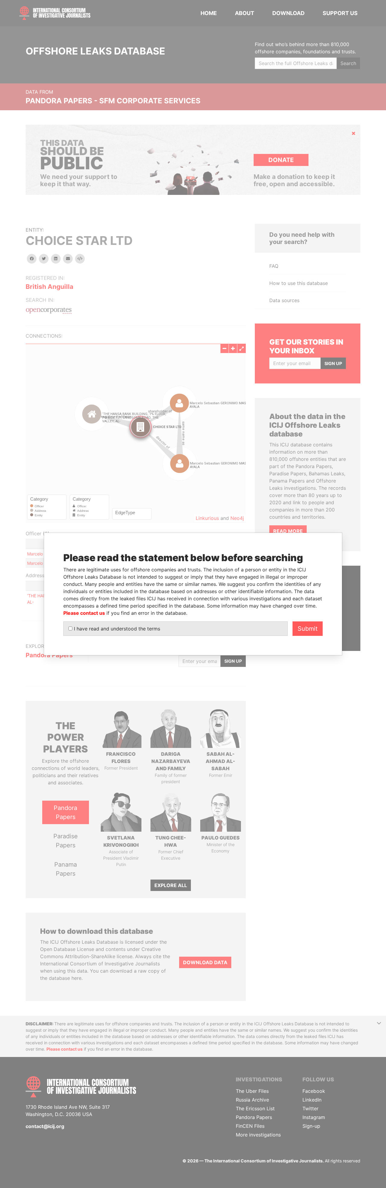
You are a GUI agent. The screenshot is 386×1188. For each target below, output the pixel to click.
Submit (308, 628)
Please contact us (84, 613)
